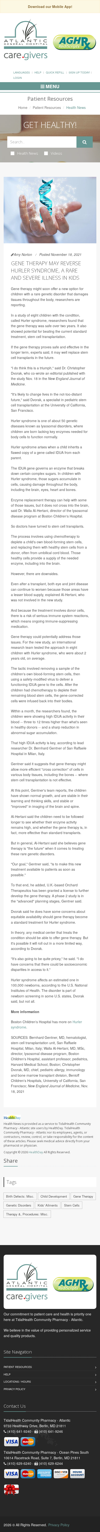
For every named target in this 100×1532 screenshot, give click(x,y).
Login (17, 78)
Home (22, 107)
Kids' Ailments (48, 1205)
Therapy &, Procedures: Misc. (27, 1214)
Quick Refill (55, 72)
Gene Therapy (83, 1196)
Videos (56, 153)
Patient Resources (47, 107)
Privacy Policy (14, 1389)
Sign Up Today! (79, 72)
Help (37, 72)
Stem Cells (72, 1205)
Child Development (54, 1196)
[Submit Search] (84, 142)
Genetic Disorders (18, 1205)
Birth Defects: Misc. (20, 1196)
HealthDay (36, 1152)
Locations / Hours (17, 1381)
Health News (27, 153)
